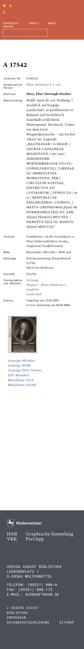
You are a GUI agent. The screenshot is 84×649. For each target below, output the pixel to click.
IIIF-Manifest (18, 375)
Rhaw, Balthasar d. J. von (43, 84)
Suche (33, 23)
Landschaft (34, 294)
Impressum (16, 617)
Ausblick (32, 289)
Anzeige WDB (19, 365)
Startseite (10, 23)
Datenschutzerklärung (28, 622)
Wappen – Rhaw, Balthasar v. (46, 284)
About (52, 23)
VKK (12, 539)
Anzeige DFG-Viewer (25, 370)
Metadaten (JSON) (22, 385)
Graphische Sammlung (49, 534)
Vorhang (32, 280)
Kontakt (8, 26)
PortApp (35, 539)
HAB (12, 534)
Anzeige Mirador (21, 360)
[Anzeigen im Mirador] (22, 352)
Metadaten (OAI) (21, 380)
